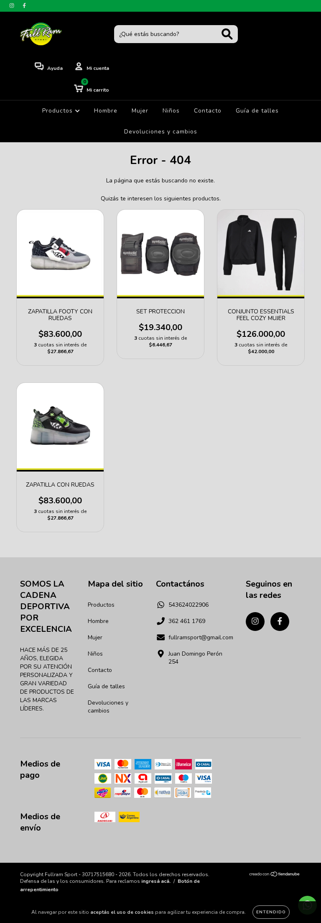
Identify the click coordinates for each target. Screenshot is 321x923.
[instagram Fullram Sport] (12, 6)
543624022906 (188, 605)
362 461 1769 (186, 621)
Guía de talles (257, 111)
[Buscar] (227, 34)
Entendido (271, 912)
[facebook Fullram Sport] (24, 6)
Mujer (140, 111)
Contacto (208, 111)
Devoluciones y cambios (160, 132)
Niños (171, 111)
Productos (58, 111)
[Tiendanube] (275, 875)
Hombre (105, 111)
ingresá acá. (156, 881)
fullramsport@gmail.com (200, 637)
